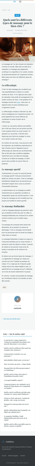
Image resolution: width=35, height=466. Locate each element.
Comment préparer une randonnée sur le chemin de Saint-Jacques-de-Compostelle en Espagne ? (17, 386)
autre (18, 102)
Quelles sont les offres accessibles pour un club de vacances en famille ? (17, 425)
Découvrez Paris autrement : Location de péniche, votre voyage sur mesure (16, 399)
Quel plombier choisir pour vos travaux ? (17, 360)
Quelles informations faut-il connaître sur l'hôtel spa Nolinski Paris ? (17, 411)
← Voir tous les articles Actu (11, 319)
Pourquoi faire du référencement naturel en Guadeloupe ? (17, 369)
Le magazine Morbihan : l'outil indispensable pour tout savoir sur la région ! (15, 418)
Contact (22, 455)
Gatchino (10, 441)
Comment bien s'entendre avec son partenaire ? (15, 355)
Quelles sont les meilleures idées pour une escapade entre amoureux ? (17, 349)
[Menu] (20, 1)
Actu (9, 10)
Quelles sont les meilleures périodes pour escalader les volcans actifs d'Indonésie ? (17, 393)
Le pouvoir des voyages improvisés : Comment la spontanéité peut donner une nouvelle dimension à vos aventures (17, 342)
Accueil (4, 10)
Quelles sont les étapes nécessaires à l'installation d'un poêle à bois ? (15, 375)
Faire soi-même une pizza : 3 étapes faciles (17, 364)
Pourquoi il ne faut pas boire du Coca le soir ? (16, 405)
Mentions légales (13, 455)
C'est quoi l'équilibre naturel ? (13, 380)
